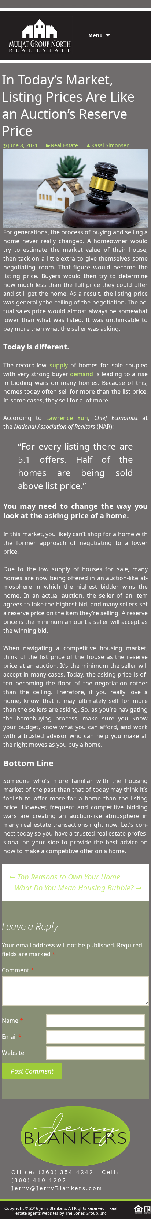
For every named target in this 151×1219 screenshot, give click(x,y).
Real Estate (64, 145)
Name (12, 1021)
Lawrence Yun (67, 418)
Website (13, 1053)
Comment (18, 970)
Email (12, 1037)
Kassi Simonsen (110, 145)
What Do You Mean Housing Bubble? (78, 888)
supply (58, 365)
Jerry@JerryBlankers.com (57, 1188)
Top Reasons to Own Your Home (64, 877)
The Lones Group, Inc (85, 1213)
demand (81, 374)
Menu (95, 35)
